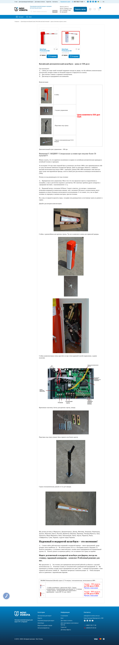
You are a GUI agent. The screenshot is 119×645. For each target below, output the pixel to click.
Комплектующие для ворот (46, 620)
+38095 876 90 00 (91, 628)
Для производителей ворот (26, 1)
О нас (16, 1)
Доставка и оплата (40, 1)
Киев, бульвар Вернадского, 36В (93, 618)
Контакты (55, 1)
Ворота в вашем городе (45, 625)
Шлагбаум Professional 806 (45, 50)
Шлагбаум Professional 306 (67, 50)
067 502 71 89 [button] (78, 2)
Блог (30, 17)
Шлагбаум (41, 623)
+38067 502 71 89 (91, 625)
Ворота (40, 618)
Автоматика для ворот (44, 615)
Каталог (21, 17)
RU (103, 1)
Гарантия (48, 1)
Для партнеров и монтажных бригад (69, 624)
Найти (55, 11)
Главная (17, 21)
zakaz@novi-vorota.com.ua (91, 615)
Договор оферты (66, 629)
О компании (64, 615)
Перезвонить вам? (65, 1)
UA (100, 1)
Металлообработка (43, 628)
